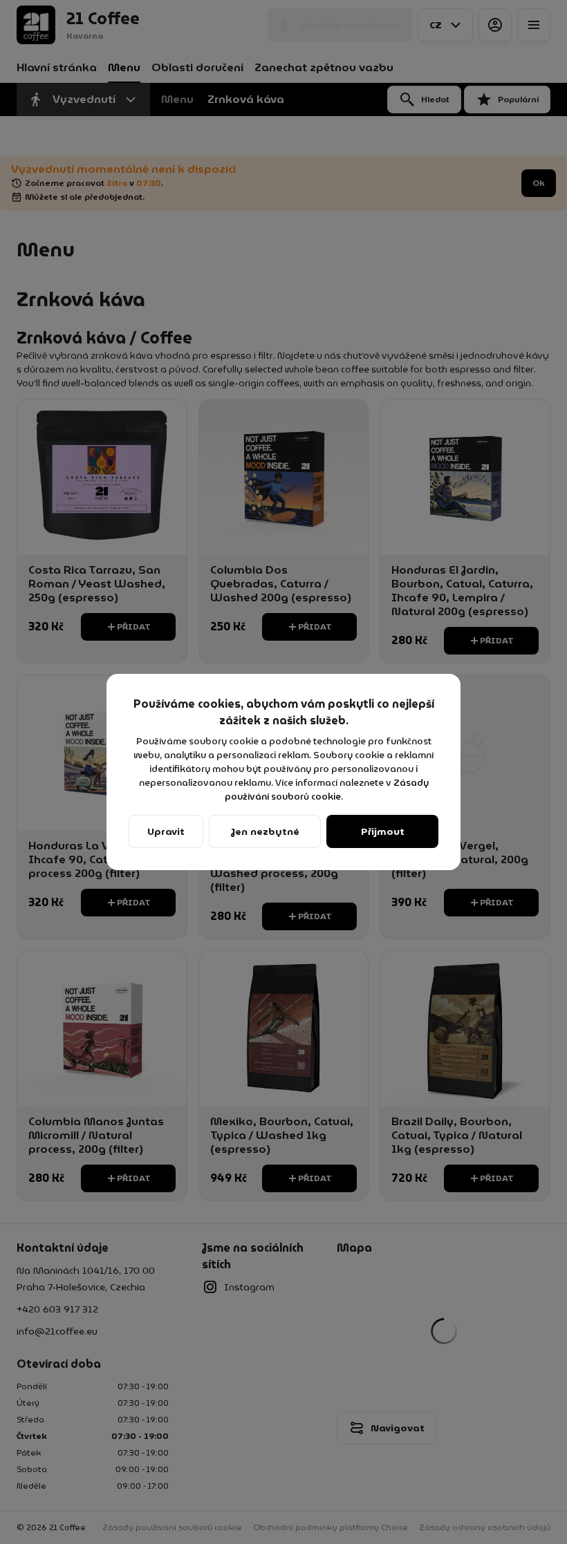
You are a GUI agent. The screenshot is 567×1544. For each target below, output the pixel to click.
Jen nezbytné (265, 831)
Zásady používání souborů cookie (328, 789)
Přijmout (383, 831)
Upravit (166, 831)
